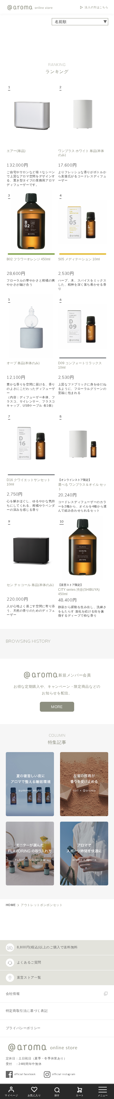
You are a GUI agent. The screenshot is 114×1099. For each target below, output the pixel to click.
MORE (57, 706)
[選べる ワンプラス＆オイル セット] (82, 443)
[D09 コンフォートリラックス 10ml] (82, 326)
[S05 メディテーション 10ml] (82, 222)
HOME (11, 905)
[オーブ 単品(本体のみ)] (31, 326)
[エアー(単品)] (31, 113)
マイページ (11, 1095)
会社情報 (13, 994)
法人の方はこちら (96, 7)
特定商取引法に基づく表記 (27, 1011)
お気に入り (34, 1095)
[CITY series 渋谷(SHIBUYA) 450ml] (82, 548)
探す (57, 1095)
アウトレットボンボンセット (42, 905)
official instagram (63, 1074)
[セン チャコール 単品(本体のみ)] (31, 548)
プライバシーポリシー (23, 1028)
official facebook (25, 1074)
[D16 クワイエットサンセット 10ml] (31, 443)
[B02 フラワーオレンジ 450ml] (31, 222)
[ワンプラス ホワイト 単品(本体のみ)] (82, 113)
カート (80, 1095)
